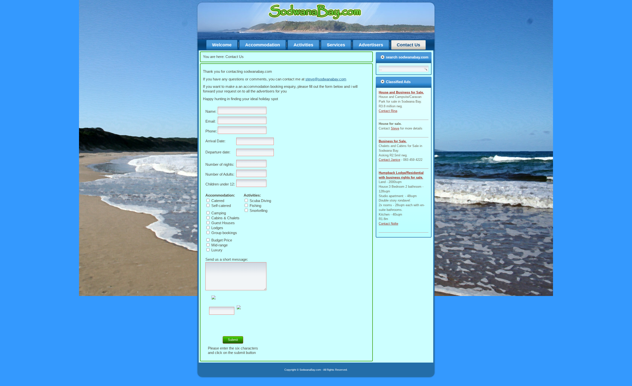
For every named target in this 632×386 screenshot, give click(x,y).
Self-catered (220, 205)
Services (336, 44)
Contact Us (408, 44)
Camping (218, 213)
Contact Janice (389, 160)
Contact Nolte (388, 223)
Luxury (216, 250)
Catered (217, 201)
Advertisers (371, 44)
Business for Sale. (393, 141)
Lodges (216, 228)
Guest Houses (222, 223)
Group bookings (223, 233)
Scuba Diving (260, 201)
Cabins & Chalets (224, 218)
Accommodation (262, 44)
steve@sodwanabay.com (325, 79)
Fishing (255, 205)
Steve (395, 128)
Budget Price (221, 240)
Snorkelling (258, 210)
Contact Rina (388, 111)
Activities (303, 44)
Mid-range (219, 245)
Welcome (222, 44)
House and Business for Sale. (401, 92)
